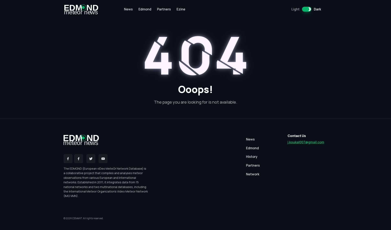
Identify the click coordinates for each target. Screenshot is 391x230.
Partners (164, 9)
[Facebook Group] (78, 158)
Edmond (144, 9)
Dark (317, 9)
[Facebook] (68, 158)
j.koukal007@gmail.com (306, 142)
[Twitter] (90, 158)
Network (252, 174)
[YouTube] (103, 158)
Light (295, 9)
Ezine (181, 9)
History (251, 156)
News (128, 9)
